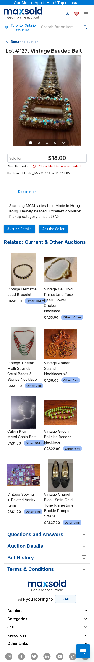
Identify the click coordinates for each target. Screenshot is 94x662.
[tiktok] (72, 656)
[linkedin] (47, 656)
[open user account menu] (67, 13)
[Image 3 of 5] (47, 142)
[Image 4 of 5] (55, 142)
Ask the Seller (53, 229)
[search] (85, 27)
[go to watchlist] (76, 13)
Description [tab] (27, 192)
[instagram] (8, 656)
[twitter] (34, 656)
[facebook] (21, 656)
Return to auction (25, 42)
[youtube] (59, 656)
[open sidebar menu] (85, 13)
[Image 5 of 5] (63, 142)
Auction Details (19, 229)
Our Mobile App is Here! (47, 2)
